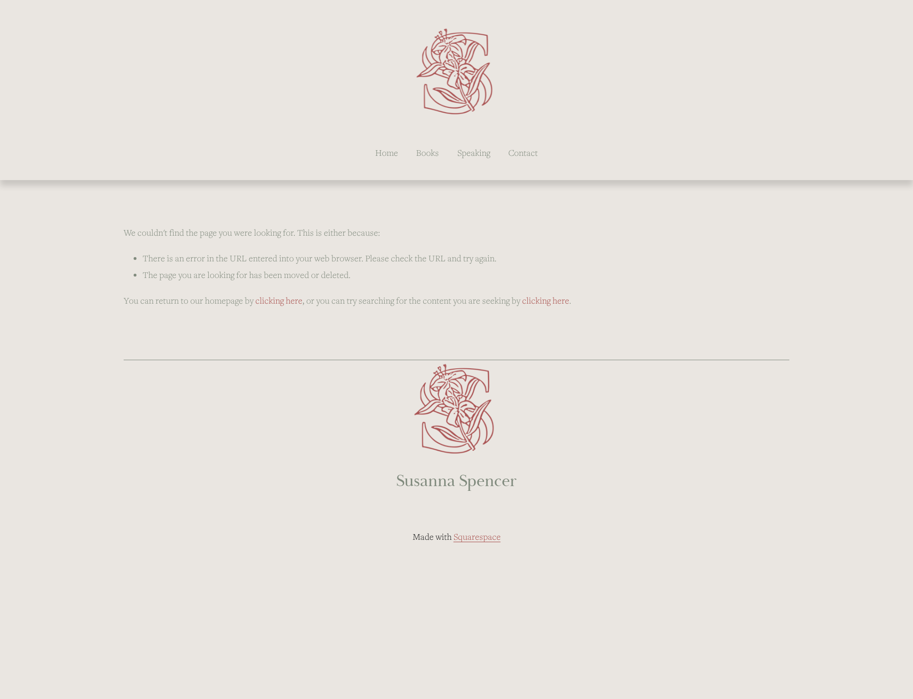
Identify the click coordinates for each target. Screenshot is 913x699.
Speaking (473, 152)
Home (386, 152)
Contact (523, 152)
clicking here (278, 300)
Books (427, 152)
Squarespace (477, 536)
